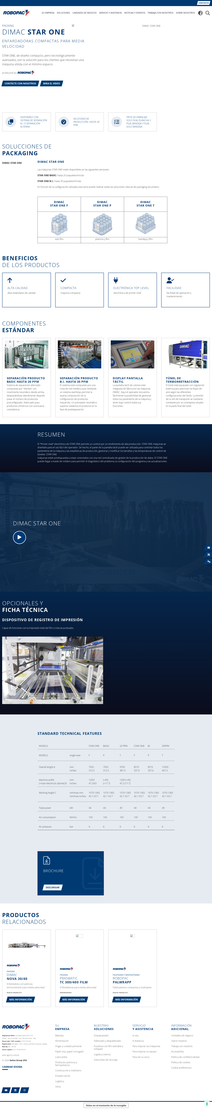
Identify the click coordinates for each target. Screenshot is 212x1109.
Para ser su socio (141, 1057)
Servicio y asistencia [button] (110, 12)
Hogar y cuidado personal (68, 1046)
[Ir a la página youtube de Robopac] (6, 1090)
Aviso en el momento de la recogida (106, 1105)
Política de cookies (180, 1062)
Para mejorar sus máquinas (146, 1046)
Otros (58, 1086)
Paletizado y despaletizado (107, 1041)
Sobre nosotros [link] (185, 12)
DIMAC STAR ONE (50, 161)
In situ (136, 1035)
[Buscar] (208, 13)
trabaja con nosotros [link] (160, 12)
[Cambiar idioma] (200, 13)
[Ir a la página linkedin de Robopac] (15, 1090)
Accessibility (177, 1051)
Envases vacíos (62, 1075)
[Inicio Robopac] (15, 12)
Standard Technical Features (69, 733)
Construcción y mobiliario (68, 1070)
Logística (59, 1081)
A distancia (138, 1041)
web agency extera (10, 1055)
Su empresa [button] (48, 12)
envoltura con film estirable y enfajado (108, 1048)
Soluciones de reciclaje (106, 1059)
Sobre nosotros (179, 1041)
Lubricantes (61, 1057)
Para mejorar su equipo (144, 1051)
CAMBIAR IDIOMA (12, 1066)
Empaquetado (101, 1035)
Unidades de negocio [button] (85, 12)
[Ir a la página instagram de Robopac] (24, 1090)
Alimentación (62, 1041)
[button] (20, 83)
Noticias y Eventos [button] (134, 12)
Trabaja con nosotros (181, 1046)
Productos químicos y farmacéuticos (66, 1064)
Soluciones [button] (63, 12)
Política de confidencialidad (185, 1057)
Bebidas (59, 1035)
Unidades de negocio (182, 1035)
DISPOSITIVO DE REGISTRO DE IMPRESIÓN (42, 620)
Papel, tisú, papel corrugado (69, 1051)
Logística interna (102, 1054)
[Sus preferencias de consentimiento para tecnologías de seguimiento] (207, 1104)
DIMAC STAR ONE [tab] (12, 162)
